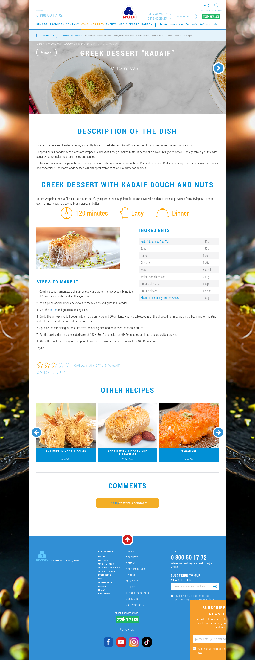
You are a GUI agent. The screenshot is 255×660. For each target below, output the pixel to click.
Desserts (177, 35)
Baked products (157, 35)
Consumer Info (92, 24)
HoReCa (146, 24)
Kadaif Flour (76, 35)
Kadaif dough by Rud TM (155, 241)
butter (53, 309)
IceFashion (104, 593)
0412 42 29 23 (157, 18)
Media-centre (129, 24)
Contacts (191, 24)
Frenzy (102, 590)
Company (72, 24)
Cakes (169, 35)
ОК (215, 586)
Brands (42, 24)
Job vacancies (209, 24)
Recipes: (65, 35)
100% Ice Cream (106, 564)
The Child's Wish (107, 571)
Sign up (113, 503)
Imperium (103, 560)
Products (57, 24)
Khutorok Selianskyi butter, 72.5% (160, 298)
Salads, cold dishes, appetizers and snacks (131, 35)
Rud (100, 578)
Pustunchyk (104, 575)
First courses (89, 35)
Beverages (187, 35)
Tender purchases (171, 24)
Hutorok (103, 586)
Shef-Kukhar (105, 582)
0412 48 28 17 (157, 14)
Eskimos (102, 556)
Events (111, 24)
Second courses (104, 35)
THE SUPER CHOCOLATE (109, 567)
